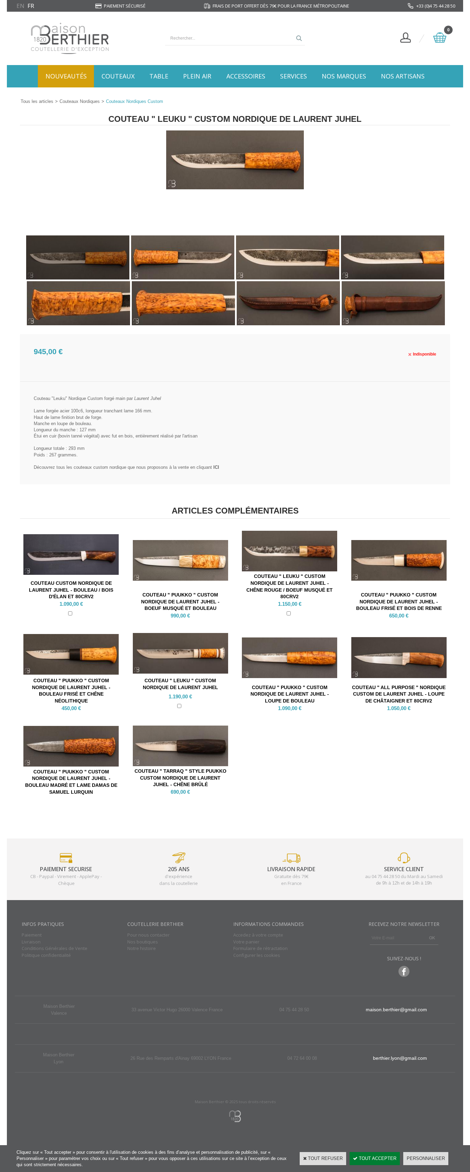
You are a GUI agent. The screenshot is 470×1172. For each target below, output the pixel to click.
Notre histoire (141, 948)
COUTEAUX (118, 76)
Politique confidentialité (46, 955)
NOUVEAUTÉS (66, 76)
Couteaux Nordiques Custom (134, 101)
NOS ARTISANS (403, 76)
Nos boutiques (142, 942)
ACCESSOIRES (245, 76)
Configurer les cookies (256, 955)
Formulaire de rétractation (260, 948)
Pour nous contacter (148, 935)
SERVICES (293, 76)
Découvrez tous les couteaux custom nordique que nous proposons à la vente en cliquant (126, 467)
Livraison (31, 942)
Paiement (32, 935)
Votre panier (246, 942)
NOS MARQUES (344, 76)
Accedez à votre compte (258, 935)
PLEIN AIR (197, 76)
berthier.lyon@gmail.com (400, 1058)
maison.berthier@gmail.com (396, 1009)
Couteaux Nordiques (80, 101)
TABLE (158, 76)
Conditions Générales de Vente (54, 948)
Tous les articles (37, 101)
